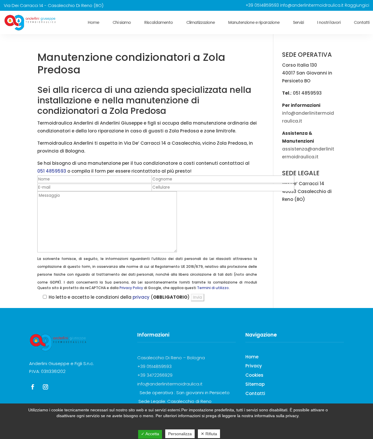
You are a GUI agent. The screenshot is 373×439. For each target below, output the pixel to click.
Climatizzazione (200, 22)
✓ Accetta (150, 433)
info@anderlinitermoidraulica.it (312, 5)
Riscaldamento (158, 22)
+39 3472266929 (155, 375)
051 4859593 (51, 171)
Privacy (253, 366)
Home (93, 22)
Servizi (298, 22)
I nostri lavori (328, 22)
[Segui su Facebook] (32, 387)
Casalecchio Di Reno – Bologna (171, 358)
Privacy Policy (131, 287)
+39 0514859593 (262, 5)
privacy (141, 297)
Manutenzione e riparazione (253, 22)
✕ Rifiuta (209, 433)
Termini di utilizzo (213, 287)
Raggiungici (357, 5)
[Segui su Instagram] (45, 387)
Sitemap (255, 384)
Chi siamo (121, 22)
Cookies (254, 375)
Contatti (361, 22)
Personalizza (180, 433)
